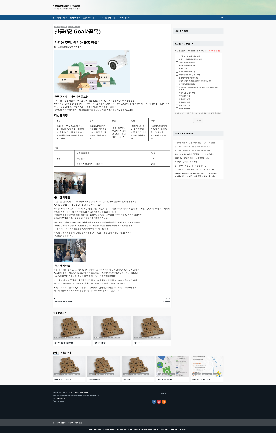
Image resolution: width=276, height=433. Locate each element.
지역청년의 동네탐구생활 (63, 300)
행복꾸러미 (138, 343)
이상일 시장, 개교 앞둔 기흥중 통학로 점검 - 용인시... (195, 176)
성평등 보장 (183, 68)
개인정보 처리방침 (75, 422)
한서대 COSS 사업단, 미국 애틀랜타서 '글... (191, 165)
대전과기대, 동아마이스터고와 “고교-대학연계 (195, 169)
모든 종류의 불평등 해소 (187, 84)
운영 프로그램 (88, 17)
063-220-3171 (61, 398)
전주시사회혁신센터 (73, 26)
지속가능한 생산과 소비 (187, 93)
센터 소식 (172, 374)
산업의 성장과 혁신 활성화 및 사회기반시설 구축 (195, 81)
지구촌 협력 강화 (184, 108)
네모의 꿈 (166, 300)
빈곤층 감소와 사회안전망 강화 (189, 56)
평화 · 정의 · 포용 (185, 105)
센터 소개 (74, 17)
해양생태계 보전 (184, 99)
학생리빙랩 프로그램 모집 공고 (201, 379)
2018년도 (57, 26)
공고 (159, 374)
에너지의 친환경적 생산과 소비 (189, 75)
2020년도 (57, 337)
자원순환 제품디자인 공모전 (166, 379)
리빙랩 (199, 374)
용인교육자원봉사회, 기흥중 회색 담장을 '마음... (193, 146)
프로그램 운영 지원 (107, 17)
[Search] (222, 17)
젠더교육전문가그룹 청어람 (63, 343)
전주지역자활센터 (100, 343)
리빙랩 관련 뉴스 (206, 374)
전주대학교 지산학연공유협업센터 (67, 6)
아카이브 (124, 17)
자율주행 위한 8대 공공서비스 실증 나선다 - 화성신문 (195, 142)
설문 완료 (198, 120)
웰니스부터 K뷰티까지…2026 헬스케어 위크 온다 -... (194, 154)
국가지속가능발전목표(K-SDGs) (202, 113)
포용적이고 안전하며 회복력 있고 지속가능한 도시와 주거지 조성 (198, 88)
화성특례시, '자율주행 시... (187, 162)
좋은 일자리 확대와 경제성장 (188, 78)
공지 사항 (61, 17)
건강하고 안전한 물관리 (187, 72)
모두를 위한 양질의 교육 (187, 65)
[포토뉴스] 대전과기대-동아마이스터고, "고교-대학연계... (197, 173)
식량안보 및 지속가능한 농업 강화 (190, 59)
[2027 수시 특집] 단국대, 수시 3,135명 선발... (192, 158)
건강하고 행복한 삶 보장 (187, 62)
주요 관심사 (61, 422)
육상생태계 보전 (184, 102)
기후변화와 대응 (184, 96)
